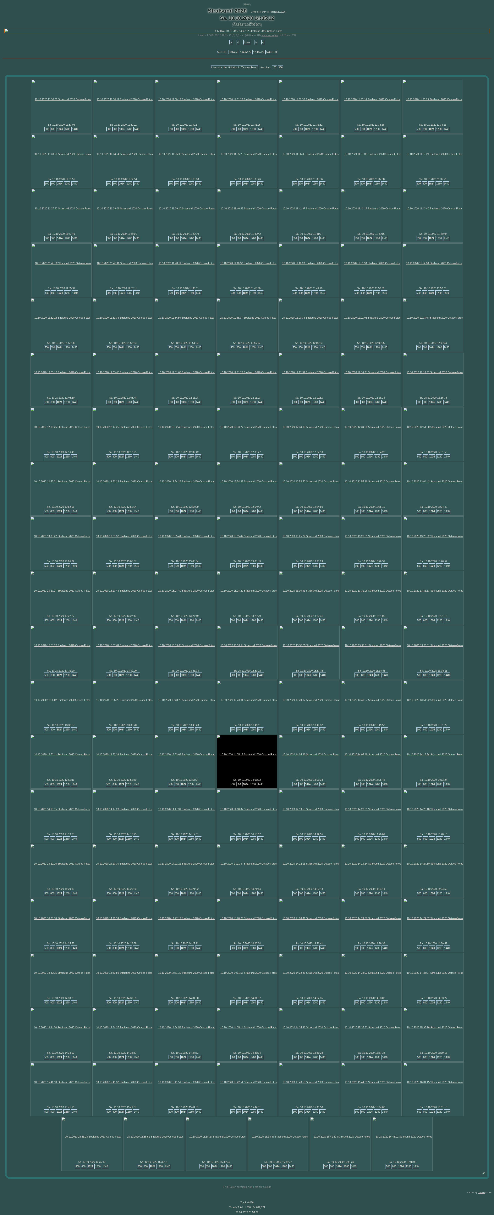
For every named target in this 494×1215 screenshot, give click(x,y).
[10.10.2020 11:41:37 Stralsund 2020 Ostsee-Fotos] (309, 208)
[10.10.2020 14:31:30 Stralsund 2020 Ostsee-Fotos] (185, 972)
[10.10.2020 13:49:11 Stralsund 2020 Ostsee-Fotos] (247, 700)
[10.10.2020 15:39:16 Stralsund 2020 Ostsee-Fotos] (433, 1027)
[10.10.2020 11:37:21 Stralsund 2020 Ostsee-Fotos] (433, 154)
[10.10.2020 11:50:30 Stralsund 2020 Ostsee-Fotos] (370, 263)
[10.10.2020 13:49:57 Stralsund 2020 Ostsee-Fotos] (371, 700)
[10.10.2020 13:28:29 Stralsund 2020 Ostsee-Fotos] (247, 590)
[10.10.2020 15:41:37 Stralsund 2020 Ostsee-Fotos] (122, 1082)
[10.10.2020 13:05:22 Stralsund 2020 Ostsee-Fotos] (60, 536)
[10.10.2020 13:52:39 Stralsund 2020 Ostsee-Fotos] (122, 754)
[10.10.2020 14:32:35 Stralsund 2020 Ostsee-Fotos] (309, 972)
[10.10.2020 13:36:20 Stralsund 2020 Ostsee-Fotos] (123, 700)
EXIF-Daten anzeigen (235, 1186)
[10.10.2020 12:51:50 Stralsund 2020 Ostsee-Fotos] (433, 427)
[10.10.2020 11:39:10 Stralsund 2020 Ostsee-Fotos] (185, 208)
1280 (67, 129)
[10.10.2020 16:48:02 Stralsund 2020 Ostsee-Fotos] (402, 1136)
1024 (60, 129)
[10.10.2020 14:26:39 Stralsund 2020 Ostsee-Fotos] (122, 918)
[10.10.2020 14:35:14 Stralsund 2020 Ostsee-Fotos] (247, 1027)
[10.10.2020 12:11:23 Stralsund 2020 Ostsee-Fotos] (247, 372)
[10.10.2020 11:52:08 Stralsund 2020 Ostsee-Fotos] (432, 263)
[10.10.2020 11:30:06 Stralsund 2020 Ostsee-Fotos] (61, 99)
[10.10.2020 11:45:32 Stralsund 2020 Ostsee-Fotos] (61, 263)
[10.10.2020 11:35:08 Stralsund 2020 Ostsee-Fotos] (185, 154)
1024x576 (245, 52)
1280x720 (258, 52)
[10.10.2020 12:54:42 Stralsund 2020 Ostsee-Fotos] (247, 481)
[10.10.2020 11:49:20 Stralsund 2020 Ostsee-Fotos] (308, 263)
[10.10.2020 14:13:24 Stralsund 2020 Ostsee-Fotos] (433, 754)
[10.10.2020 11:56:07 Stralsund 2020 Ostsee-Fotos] (246, 317)
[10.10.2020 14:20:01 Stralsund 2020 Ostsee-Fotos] (371, 809)
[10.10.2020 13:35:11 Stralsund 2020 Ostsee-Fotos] (433, 645)
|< (231, 42)
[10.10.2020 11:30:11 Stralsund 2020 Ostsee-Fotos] (123, 99)
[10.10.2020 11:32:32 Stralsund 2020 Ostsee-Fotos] (308, 99)
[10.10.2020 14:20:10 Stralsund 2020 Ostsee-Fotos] (433, 809)
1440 (75, 129)
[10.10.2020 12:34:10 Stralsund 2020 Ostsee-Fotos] (309, 427)
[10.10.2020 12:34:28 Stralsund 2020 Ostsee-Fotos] (371, 427)
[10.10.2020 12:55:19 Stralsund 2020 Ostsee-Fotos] (371, 481)
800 (53, 129)
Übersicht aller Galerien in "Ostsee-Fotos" (234, 67)
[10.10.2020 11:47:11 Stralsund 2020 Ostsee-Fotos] (123, 263)
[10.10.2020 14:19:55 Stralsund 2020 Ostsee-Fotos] (309, 809)
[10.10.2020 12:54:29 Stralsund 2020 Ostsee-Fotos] (185, 481)
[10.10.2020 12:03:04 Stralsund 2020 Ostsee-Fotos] (433, 317)
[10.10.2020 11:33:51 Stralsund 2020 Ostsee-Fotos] (61, 154)
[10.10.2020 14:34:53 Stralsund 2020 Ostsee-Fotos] (185, 1027)
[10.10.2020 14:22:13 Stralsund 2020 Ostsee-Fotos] (309, 863)
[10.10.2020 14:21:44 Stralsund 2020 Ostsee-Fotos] (247, 863)
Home (247, 4)
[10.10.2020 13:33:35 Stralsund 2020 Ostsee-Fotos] (309, 645)
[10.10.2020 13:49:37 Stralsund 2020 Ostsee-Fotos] (309, 700)
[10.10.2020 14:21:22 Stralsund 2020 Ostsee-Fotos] (185, 863)
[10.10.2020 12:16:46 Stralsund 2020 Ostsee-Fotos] (60, 427)
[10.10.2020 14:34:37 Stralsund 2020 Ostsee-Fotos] (122, 1027)
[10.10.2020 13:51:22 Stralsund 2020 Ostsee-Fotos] (433, 700)
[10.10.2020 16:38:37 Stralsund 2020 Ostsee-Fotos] (278, 1136)
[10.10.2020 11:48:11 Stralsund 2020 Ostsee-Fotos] (185, 263)
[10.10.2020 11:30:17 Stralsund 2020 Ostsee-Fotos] (185, 99)
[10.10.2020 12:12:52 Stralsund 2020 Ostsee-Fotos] (309, 372)
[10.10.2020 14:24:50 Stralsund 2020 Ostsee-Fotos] (433, 863)
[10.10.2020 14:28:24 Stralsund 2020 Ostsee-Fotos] (247, 918)
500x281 (222, 52)
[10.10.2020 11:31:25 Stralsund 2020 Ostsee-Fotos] (247, 99)
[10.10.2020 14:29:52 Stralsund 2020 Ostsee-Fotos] (433, 918)
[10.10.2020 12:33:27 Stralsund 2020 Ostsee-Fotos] (247, 427)
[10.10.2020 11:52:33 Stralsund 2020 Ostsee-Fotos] (122, 317)
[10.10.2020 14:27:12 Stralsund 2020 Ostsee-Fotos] (185, 918)
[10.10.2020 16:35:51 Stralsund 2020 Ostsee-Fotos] (154, 1136)
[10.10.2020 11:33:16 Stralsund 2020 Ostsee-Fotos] (370, 99)
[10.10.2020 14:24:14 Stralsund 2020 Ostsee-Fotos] (371, 863)
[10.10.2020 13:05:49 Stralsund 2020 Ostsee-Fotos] (247, 536)
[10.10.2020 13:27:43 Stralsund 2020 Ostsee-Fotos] (122, 590)
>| (263, 42)
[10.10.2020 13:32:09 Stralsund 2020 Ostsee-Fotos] (123, 645)
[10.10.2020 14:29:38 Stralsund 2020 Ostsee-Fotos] (371, 918)
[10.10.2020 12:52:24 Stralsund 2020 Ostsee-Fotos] (122, 481)
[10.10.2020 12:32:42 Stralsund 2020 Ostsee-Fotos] (185, 427)
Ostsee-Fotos (247, 24)
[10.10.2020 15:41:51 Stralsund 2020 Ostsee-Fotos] (185, 1082)
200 (280, 67)
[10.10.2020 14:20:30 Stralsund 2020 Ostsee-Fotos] (122, 863)
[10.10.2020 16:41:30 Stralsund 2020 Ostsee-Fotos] (340, 1136)
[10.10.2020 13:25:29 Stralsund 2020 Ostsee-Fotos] (309, 536)
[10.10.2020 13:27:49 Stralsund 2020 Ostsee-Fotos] (185, 590)
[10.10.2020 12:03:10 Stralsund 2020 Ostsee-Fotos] (61, 372)
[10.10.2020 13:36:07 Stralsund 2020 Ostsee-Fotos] (61, 700)
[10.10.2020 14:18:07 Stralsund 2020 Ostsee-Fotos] (247, 809)
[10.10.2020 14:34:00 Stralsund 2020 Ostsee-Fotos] (60, 1027)
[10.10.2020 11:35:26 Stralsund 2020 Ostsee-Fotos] (247, 154)
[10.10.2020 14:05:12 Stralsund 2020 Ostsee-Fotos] (247, 754)
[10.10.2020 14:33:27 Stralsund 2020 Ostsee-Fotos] (433, 972)
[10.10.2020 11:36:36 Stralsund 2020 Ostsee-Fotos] (309, 154)
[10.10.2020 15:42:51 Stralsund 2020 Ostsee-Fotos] (247, 1082)
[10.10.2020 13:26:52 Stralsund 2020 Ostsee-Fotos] (433, 536)
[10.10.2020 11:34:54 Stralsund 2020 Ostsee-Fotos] (123, 154)
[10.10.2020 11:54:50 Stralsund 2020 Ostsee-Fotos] (184, 317)
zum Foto (253, 1186)
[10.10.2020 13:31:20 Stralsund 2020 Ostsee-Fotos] (61, 645)
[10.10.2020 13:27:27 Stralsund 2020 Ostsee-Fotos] (60, 590)
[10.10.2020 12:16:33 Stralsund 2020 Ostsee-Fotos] (433, 372)
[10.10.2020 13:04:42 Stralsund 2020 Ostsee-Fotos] (433, 481)
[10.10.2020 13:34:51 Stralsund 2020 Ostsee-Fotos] (371, 645)
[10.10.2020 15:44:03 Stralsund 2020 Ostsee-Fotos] (371, 1082)
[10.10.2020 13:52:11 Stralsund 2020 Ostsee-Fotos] (60, 754)
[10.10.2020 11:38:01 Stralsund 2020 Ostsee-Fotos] (123, 208)
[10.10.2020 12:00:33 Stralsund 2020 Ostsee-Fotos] (308, 317)
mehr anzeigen (269, 35)
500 (47, 129)
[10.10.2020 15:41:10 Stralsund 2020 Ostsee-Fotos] (60, 1082)
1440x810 (271, 52)
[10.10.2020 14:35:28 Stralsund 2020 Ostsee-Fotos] (309, 1027)
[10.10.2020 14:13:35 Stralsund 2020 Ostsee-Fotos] (60, 809)
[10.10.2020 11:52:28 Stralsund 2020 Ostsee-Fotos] (61, 317)
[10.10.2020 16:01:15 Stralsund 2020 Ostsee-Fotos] (433, 1082)
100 (274, 67)
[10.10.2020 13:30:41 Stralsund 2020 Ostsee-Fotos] (309, 590)
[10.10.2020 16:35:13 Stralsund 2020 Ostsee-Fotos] (91, 1136)
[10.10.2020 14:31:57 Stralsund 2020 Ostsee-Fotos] (247, 972)
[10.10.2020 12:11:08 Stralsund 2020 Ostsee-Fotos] (185, 372)
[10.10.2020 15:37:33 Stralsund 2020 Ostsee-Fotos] (371, 1027)
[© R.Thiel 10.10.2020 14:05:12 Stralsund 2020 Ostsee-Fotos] (247, 31)
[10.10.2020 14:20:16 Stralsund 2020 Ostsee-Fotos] (60, 863)
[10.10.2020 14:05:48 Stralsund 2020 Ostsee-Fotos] (371, 754)
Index (247, 42)
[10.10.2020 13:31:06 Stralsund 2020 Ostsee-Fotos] (371, 590)
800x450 (233, 52)
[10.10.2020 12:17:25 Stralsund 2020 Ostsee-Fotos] (122, 427)
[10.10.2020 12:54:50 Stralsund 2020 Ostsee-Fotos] (309, 481)
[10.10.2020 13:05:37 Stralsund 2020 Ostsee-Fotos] (122, 536)
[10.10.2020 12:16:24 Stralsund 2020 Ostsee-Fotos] (371, 372)
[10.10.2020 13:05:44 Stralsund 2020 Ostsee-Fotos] (185, 536)
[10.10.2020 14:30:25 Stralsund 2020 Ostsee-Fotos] (60, 972)
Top (483, 1173)
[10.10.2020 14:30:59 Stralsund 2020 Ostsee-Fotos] (122, 972)
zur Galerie (265, 1186)
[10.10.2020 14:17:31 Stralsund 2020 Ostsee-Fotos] (185, 809)
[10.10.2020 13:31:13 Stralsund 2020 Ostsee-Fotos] (433, 590)
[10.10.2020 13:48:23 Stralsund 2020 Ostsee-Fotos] (185, 700)
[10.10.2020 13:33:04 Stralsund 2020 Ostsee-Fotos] (185, 645)
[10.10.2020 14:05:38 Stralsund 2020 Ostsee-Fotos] (309, 754)
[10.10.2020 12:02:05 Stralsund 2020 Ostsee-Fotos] (371, 317)
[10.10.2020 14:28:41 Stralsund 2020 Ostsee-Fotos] (309, 918)
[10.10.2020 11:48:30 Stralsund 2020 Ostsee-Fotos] (247, 263)
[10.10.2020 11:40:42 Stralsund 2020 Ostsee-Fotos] (247, 208)
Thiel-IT (481, 1192)
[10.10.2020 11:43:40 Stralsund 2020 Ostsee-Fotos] (433, 208)
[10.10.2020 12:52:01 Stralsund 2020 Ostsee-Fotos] (60, 481)
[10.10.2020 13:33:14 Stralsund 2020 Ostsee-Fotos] (247, 645)
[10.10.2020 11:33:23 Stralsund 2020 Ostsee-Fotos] (432, 99)
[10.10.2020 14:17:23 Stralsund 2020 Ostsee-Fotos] (122, 809)
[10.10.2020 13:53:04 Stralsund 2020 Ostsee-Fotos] (185, 754)
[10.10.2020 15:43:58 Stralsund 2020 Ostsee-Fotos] (309, 1082)
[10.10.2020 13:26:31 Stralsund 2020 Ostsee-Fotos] (371, 536)
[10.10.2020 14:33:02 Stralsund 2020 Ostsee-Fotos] (371, 972)
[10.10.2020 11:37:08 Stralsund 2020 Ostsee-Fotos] (371, 154)
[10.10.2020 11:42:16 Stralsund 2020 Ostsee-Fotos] (371, 208)
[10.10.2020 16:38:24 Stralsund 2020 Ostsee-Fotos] (216, 1136)
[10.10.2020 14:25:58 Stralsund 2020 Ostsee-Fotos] (60, 918)
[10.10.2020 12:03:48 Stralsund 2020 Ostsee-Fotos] (123, 372)
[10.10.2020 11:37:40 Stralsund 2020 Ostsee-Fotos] (61, 208)
